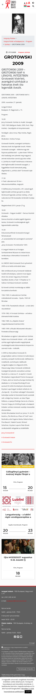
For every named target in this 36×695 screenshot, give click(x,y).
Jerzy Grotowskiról (8, 433)
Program (21, 52)
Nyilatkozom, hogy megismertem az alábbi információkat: (15, 648)
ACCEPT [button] (28, 692)
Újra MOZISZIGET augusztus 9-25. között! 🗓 (18, 558)
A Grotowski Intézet (8, 437)
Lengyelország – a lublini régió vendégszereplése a (18, 515)
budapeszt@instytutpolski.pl (16, 601)
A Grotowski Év (7, 442)
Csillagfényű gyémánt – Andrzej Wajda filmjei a (18, 473)
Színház (27, 52)
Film (14, 482)
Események (17, 525)
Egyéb (10, 525)
